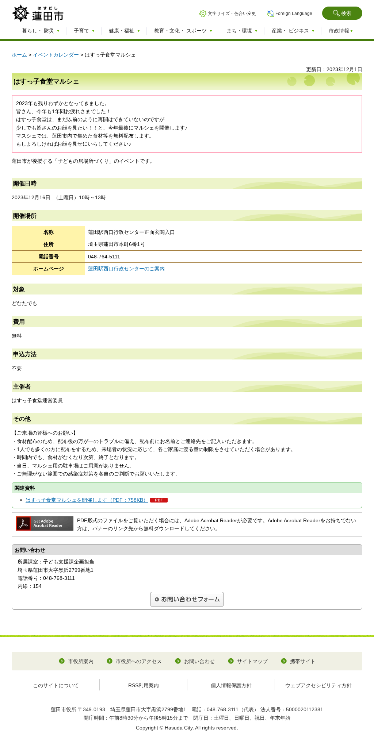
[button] (342, 13)
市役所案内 (81, 661)
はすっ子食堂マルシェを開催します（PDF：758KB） (87, 500)
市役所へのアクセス (139, 661)
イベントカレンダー (56, 55)
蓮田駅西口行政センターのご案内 (126, 269)
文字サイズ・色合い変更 (232, 13)
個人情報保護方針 (231, 685)
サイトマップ (252, 661)
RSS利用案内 (143, 685)
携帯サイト (303, 661)
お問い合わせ (199, 661)
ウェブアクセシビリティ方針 (318, 685)
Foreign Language (293, 13)
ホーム (19, 55)
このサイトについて (56, 685)
